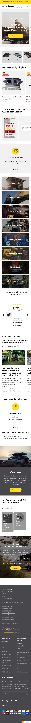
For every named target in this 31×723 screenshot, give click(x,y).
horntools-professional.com (10, 623)
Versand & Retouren (20, 668)
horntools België (7, 615)
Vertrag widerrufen (20, 645)
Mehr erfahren (15, 489)
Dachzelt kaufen (7, 665)
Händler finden (15, 568)
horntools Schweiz (8, 606)
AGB (18, 649)
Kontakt (4, 651)
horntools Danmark (8, 619)
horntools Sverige (7, 617)
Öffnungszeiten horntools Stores (12, 602)
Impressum (21, 657)
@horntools (12, 436)
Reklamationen (22, 663)
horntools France (7, 608)
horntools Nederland (8, 613)
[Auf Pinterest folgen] (12, 700)
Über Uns (5, 641)
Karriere (4, 645)
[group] (15, 28)
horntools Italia (6, 610)
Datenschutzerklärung (23, 653)
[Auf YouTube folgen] (16, 700)
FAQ (3, 648)
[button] (4, 315)
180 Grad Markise (7, 669)
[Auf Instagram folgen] (7, 700)
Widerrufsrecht (22, 660)
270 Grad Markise (7, 672)
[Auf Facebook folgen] (3, 700)
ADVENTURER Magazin (6, 661)
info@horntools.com (15, 419)
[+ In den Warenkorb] (22, 92)
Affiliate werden (7, 654)
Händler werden (22, 672)
